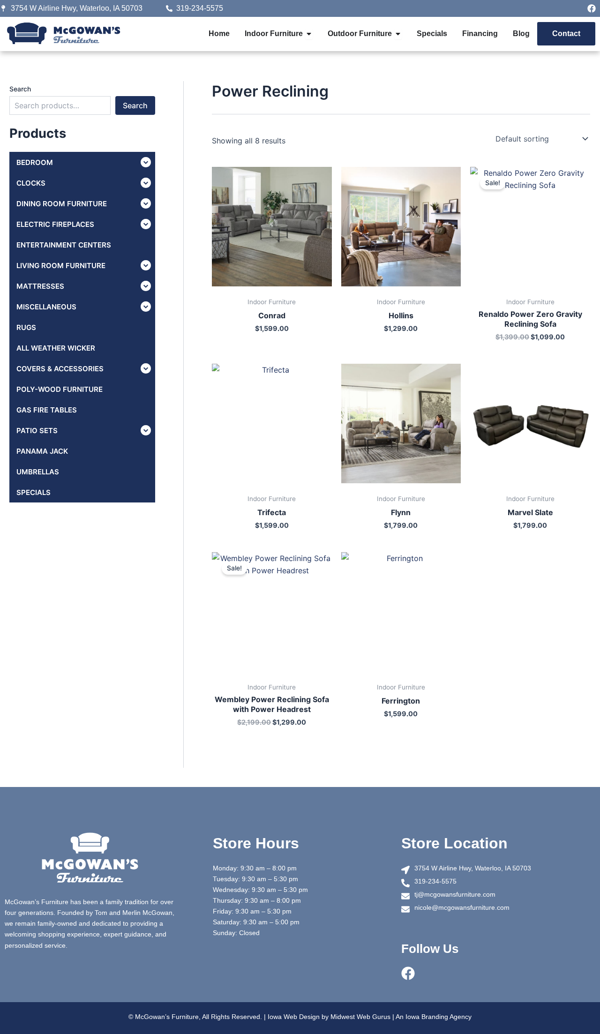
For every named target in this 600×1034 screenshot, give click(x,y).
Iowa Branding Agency (438, 1016)
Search (20, 89)
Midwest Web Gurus (360, 1016)
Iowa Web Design (294, 1016)
